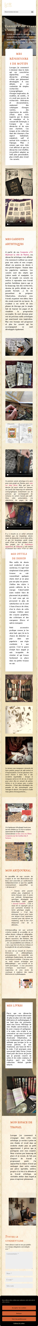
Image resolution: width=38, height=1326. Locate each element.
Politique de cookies (19, 1323)
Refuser (19, 1313)
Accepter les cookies (19, 1308)
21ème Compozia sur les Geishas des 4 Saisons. (18, 836)
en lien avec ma (21, 834)
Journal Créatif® (19, 904)
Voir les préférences (19, 1319)
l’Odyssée (19, 547)
